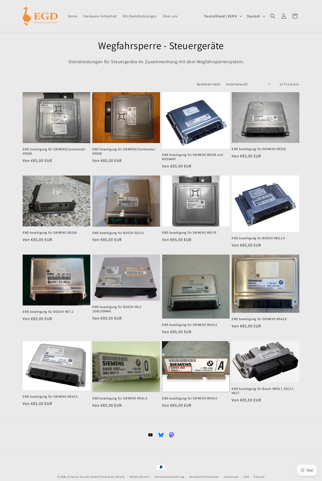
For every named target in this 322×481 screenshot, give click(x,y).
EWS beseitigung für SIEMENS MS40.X (189, 398)
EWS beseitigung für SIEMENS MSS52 (259, 149)
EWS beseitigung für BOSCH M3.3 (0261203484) (116, 309)
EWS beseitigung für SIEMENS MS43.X (259, 319)
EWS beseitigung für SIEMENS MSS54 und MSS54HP (192, 157)
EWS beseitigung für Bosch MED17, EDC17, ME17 (263, 391)
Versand (259, 476)
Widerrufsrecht (140, 476)
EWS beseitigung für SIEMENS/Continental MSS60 (123, 151)
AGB (246, 476)
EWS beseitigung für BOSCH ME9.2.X (258, 238)
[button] (272, 16)
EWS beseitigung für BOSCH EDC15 (118, 233)
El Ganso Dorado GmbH (82, 476)
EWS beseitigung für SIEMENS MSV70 (189, 233)
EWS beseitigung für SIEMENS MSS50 (50, 233)
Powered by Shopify (112, 476)
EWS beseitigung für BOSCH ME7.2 (48, 312)
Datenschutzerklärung (169, 476)
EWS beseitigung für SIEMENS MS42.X (50, 397)
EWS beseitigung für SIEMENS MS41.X (119, 398)
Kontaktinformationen (204, 476)
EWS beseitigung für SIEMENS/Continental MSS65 (54, 151)
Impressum (231, 476)
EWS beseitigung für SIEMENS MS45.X (189, 325)
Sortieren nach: (209, 84)
